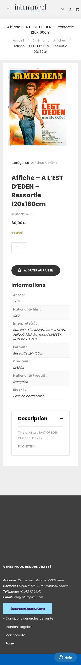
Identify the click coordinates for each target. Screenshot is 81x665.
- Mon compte (14, 635)
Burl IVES (19, 330)
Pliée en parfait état (28, 396)
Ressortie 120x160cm (28, 353)
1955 (16, 301)
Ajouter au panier (38, 270)
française (20, 382)
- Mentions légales (17, 627)
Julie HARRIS (22, 334)
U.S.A (16, 315)
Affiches (59, 40)
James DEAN (55, 330)
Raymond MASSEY (47, 334)
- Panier (9, 643)
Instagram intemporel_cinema (27, 608)
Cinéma (38, 40)
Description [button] (33, 418)
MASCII (18, 367)
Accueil (18, 40)
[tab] (40, 418)
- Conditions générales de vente (28, 618)
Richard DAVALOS (26, 339)
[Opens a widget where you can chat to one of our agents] (65, 658)
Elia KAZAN (36, 330)
